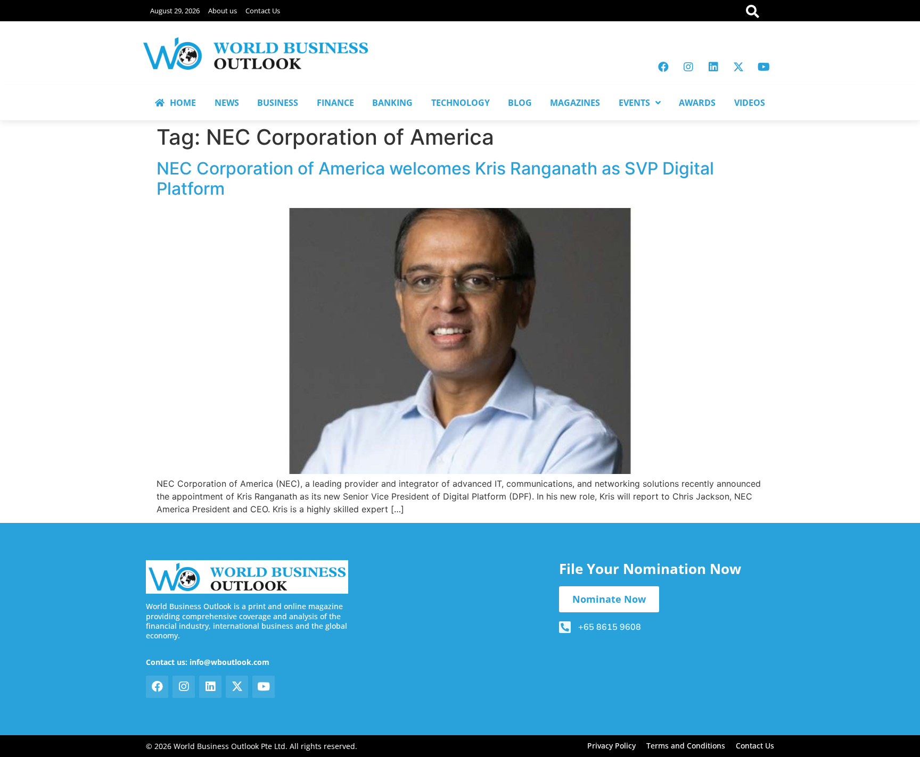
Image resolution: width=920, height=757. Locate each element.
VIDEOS (749, 103)
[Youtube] (763, 67)
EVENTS (634, 103)
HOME (183, 103)
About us (222, 10)
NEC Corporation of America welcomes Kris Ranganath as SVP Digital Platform (435, 178)
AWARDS (697, 103)
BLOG (520, 103)
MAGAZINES (575, 103)
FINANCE (335, 103)
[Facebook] (663, 67)
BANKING (392, 103)
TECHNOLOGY (460, 103)
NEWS (227, 103)
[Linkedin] (713, 67)
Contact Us (262, 10)
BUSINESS (277, 103)
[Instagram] (688, 67)
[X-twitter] (738, 67)
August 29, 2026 (175, 10)
